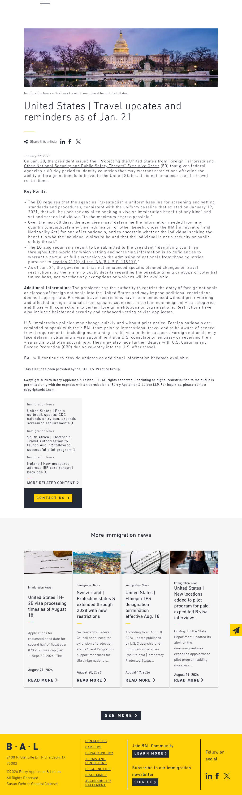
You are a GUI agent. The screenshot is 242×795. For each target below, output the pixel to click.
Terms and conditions (96, 761)
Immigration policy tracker (140, 20)
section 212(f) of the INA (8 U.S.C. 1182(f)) (95, 262)
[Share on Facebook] (70, 141)
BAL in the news (56, 29)
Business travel (66, 93)
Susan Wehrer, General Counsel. (33, 784)
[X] (227, 776)
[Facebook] (217, 776)
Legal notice (98, 769)
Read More (41, 680)
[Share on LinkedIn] (62, 141)
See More (119, 716)
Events (117, 29)
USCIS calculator (128, 38)
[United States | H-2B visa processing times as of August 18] (48, 562)
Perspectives (124, 11)
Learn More (149, 753)
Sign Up (143, 782)
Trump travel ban (93, 93)
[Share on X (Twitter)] (78, 141)
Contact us (96, 741)
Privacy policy (99, 753)
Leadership (51, 11)
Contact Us (52, 498)
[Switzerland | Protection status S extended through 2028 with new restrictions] (97, 562)
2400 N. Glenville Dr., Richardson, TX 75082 (36, 761)
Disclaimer (96, 775)
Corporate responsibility (66, 20)
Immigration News (37, 93)
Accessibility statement (98, 783)
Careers (47, 38)
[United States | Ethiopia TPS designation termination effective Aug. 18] (145, 562)
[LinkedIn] (209, 776)
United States (118, 93)
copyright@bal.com (39, 389)
